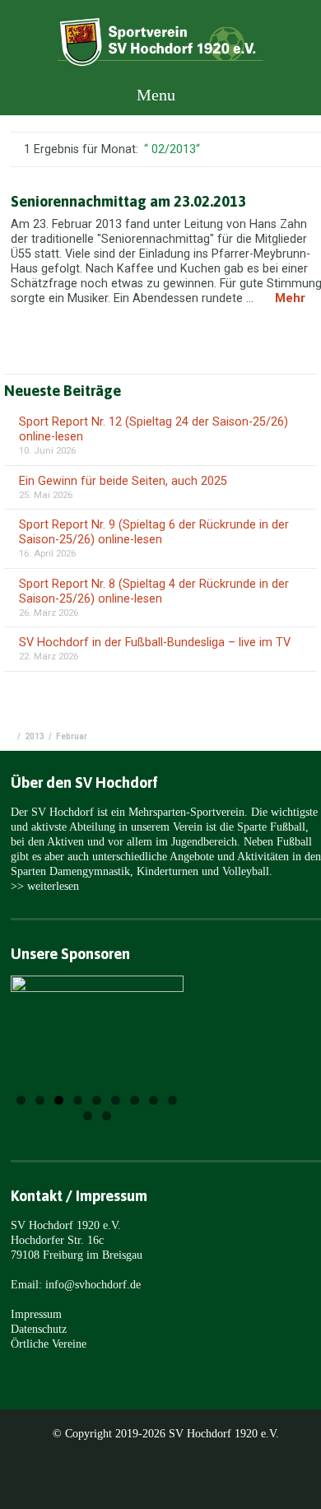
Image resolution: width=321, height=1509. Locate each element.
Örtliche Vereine (48, 1343)
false (44, 1042)
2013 (34, 736)
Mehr (290, 298)
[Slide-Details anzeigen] (97, 1025)
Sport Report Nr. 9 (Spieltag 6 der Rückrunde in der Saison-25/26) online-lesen (154, 532)
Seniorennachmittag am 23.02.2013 (128, 201)
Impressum (36, 1313)
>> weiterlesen (45, 885)
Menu (154, 95)
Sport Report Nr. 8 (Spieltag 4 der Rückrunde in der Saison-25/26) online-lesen (154, 591)
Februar (71, 736)
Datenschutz (39, 1328)
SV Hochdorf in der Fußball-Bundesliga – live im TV (155, 643)
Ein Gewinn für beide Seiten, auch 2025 (123, 481)
